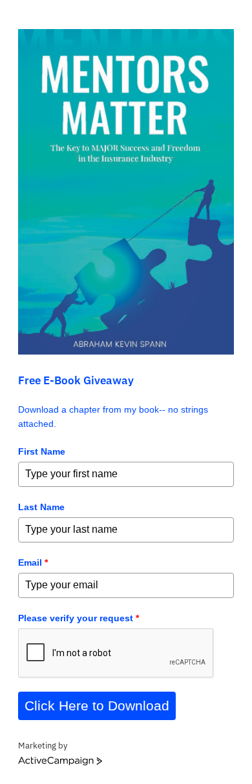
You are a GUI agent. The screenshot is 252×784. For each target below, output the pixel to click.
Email (33, 562)
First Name (41, 451)
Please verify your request (78, 618)
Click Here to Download (97, 705)
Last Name (41, 507)
